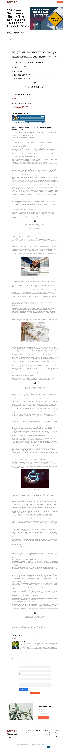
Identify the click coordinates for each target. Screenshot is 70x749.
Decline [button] (52, 746)
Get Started (60, 2)
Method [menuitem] (43, 2)
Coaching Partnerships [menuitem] (29, 733)
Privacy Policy (44, 744)
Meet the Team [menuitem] (48, 732)
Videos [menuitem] (56, 738)
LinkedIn (15, 98)
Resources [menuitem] (52, 2)
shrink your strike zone (41, 658)
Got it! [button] (48, 746)
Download (43, 717)
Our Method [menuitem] (38, 732)
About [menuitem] (47, 2)
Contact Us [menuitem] (47, 734)
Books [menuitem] (56, 736)
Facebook (15, 99)
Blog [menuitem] (56, 732)
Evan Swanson (16, 637)
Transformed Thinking (24, 106)
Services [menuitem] (39, 2)
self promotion (28, 658)
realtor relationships (23, 658)
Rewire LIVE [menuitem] (28, 739)
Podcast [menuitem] (56, 734)
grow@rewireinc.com (19, 107)
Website (15, 97)
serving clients (48, 658)
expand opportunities (34, 658)
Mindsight (15, 638)
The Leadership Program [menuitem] (29, 736)
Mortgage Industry (16, 658)
